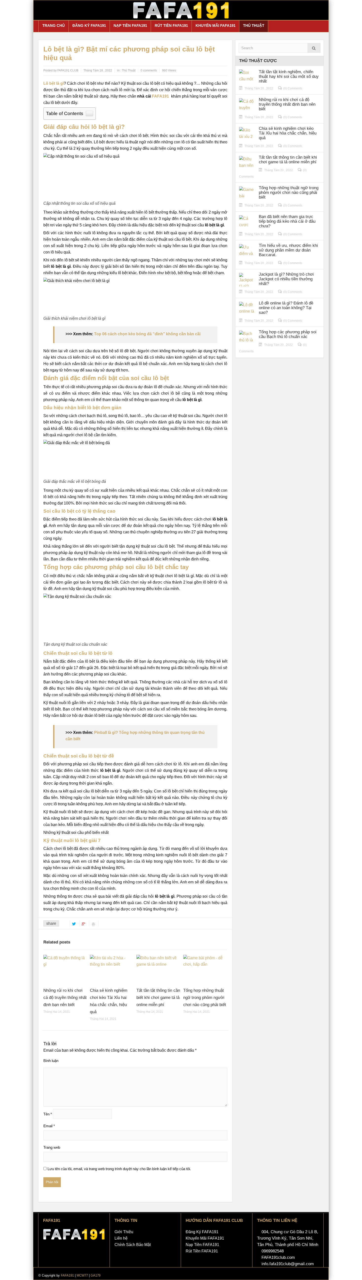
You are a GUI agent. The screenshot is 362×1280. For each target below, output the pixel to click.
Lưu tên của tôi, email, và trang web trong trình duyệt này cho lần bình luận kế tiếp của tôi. (119, 1169)
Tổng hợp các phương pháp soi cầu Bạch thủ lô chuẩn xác (287, 334)
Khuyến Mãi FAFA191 (215, 25)
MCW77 (82, 1275)
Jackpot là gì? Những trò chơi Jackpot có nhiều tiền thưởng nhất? (286, 279)
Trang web (51, 1147)
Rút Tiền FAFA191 (171, 25)
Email (49, 1126)
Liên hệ (121, 1238)
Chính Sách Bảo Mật (133, 1245)
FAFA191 (160, 96)
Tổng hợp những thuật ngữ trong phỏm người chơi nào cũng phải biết (204, 997)
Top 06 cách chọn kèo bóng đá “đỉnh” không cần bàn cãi (147, 334)
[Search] (314, 48)
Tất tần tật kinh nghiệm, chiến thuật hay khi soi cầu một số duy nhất (289, 76)
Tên (47, 1114)
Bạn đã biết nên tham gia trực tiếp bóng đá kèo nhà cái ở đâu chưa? (287, 221)
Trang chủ (53, 25)
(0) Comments (292, 88)
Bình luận (50, 1061)
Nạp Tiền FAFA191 (130, 25)
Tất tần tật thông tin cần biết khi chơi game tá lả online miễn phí (158, 997)
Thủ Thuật (253, 25)
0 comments (149, 70)
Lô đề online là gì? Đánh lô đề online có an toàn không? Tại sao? (286, 308)
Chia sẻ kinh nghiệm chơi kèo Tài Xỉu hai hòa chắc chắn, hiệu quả (287, 133)
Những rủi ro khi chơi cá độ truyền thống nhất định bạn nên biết (65, 997)
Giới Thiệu (124, 1232)
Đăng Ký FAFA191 (89, 25)
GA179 (95, 1275)
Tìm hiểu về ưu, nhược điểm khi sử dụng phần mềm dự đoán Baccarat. (288, 250)
